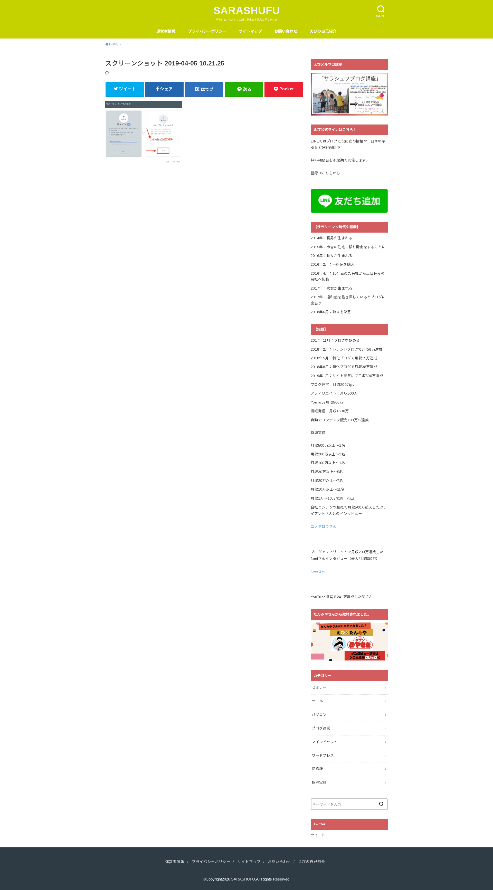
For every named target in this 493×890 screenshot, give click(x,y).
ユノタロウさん (323, 526)
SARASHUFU (246, 10)
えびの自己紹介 (323, 31)
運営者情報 (166, 31)
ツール (317, 701)
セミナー (319, 687)
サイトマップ (250, 31)
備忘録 (317, 769)
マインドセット (324, 742)
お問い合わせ (285, 31)
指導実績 (319, 782)
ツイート (318, 835)
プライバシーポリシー (207, 31)
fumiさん (318, 571)
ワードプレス (323, 755)
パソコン (319, 715)
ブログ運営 (321, 728)
